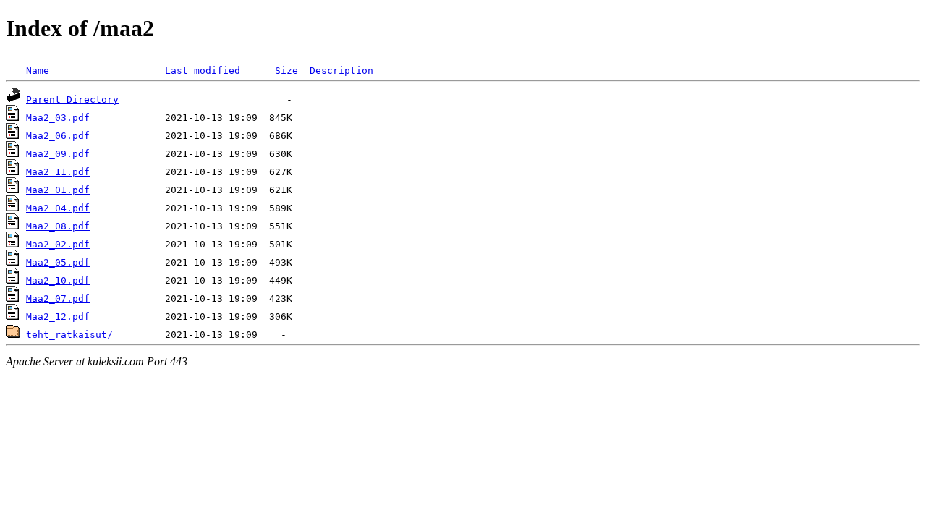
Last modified (202, 70)
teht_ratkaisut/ (69, 334)
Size (286, 70)
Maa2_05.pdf (58, 262)
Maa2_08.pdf (58, 226)
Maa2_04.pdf (58, 208)
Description (341, 70)
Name (37, 70)
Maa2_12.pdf (58, 316)
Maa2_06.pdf (58, 135)
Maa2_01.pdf (58, 190)
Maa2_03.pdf (58, 117)
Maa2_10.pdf (58, 280)
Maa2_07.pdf (58, 298)
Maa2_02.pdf (58, 244)
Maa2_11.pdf (58, 171)
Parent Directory (72, 99)
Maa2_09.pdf (58, 153)
